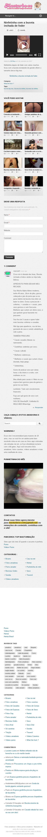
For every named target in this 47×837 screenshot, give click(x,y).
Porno (6, 544)
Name (6, 215)
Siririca (24, 682)
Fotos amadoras (11, 563)
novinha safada (10, 673)
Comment (7, 238)
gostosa (7, 665)
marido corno (9, 667)
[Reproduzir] (7, 55)
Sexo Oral (30, 725)
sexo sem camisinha (11, 682)
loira (36, 665)
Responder (39, 407)
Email (6, 223)
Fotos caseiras (32, 702)
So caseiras (25, 685)
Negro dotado (35, 667)
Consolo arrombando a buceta (15, 114)
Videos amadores (33, 688)
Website (7, 230)
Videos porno (10, 740)
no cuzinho (20, 670)
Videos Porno (9, 547)
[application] (23, 47)
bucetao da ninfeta (32, 88)
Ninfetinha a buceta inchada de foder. (24, 76)
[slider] (21, 55)
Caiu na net (31, 559)
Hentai (29, 563)
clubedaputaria (9, 653)
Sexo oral (33, 679)
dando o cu (26, 656)
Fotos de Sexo (32, 710)
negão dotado (9, 670)
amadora (8, 647)
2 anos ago (23, 271)
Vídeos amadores (12, 579)
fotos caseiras (36, 662)
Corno (34, 653)
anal (26, 647)
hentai (30, 665)
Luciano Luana (10, 751)
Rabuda (21, 673)
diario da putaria (24, 659)
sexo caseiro (31, 676)
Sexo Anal (9, 725)
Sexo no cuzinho (21, 679)
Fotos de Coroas (33, 706)
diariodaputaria (9, 662)
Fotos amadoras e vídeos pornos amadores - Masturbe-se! (23, 827)
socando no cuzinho (11, 685)
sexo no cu (8, 679)
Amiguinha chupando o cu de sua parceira (19, 188)
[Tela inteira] (39, 55)
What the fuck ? (9, 83)
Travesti (30, 575)
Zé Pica (12, 61)
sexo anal (20, 676)
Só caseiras (9, 729)
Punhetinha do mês (34, 567)
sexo (28, 673)
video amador (20, 688)
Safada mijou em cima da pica (15, 133)
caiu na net (8, 650)
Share (22, 30)
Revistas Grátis (11, 571)
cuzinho (7, 656)
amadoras (17, 647)
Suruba (8, 575)
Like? (11, 30)
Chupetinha (28, 650)
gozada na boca (19, 665)
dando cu (17, 656)
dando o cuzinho (10, 659)
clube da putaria (23, 653)
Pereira (8, 764)
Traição (8, 732)
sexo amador (9, 676)
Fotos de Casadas (12, 706)
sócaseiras (8, 688)
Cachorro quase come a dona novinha (18, 151)
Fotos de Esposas (12, 710)
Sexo (29, 571)
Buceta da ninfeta (19, 88)
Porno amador (10, 567)
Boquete (33, 647)
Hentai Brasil (9, 636)
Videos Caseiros (33, 736)
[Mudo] (35, 55)
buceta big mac (9, 88)
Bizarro (8, 559)
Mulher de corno (22, 667)
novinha (30, 670)
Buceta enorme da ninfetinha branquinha (19, 170)
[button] (23, 46)
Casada (18, 650)
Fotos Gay (9, 713)
